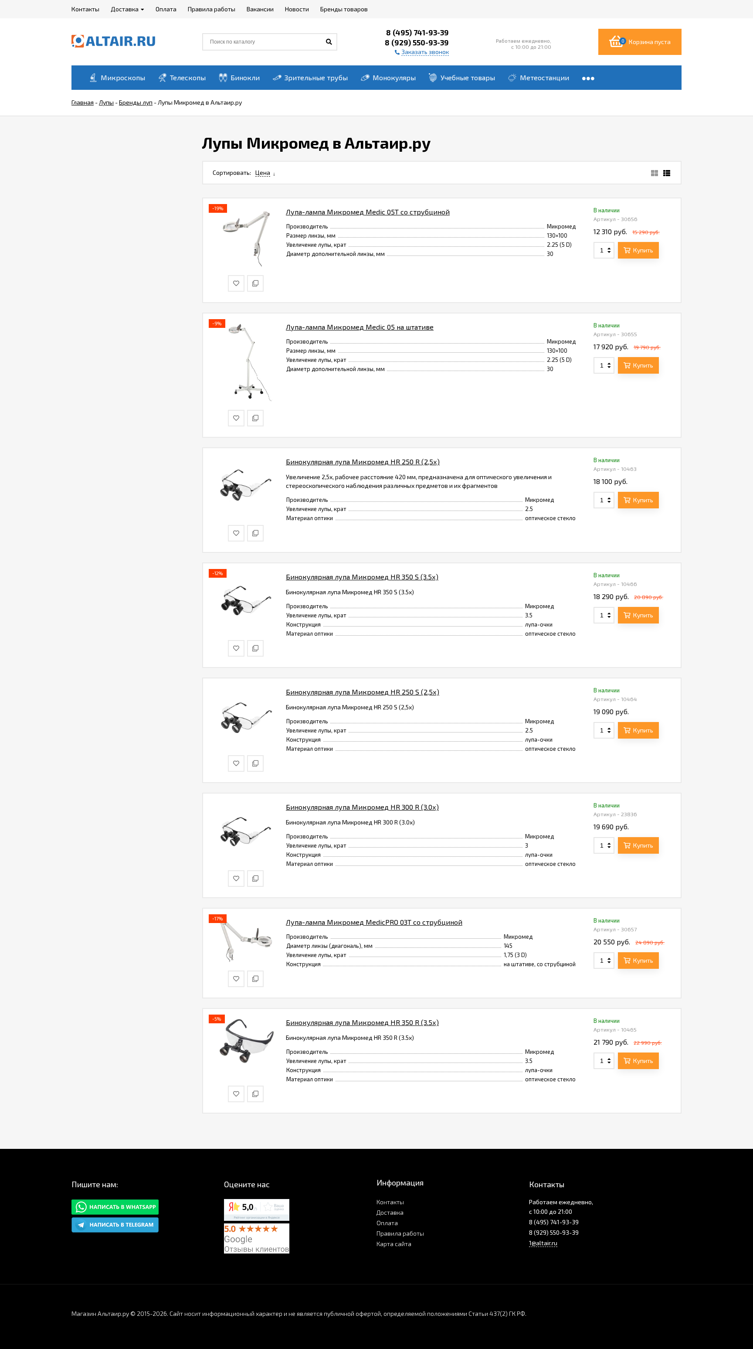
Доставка (390, 1212)
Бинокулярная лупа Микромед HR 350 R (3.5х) (362, 1022)
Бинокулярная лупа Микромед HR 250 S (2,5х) (362, 692)
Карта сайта (393, 1243)
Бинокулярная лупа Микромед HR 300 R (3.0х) (362, 807)
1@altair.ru (543, 1243)
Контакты (390, 1202)
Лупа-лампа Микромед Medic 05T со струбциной (368, 212)
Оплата (387, 1222)
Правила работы (400, 1233)
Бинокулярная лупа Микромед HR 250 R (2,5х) (363, 461)
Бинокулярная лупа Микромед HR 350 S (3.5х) (362, 576)
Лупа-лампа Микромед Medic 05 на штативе (360, 327)
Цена (262, 172)
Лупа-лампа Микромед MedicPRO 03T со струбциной (374, 922)
